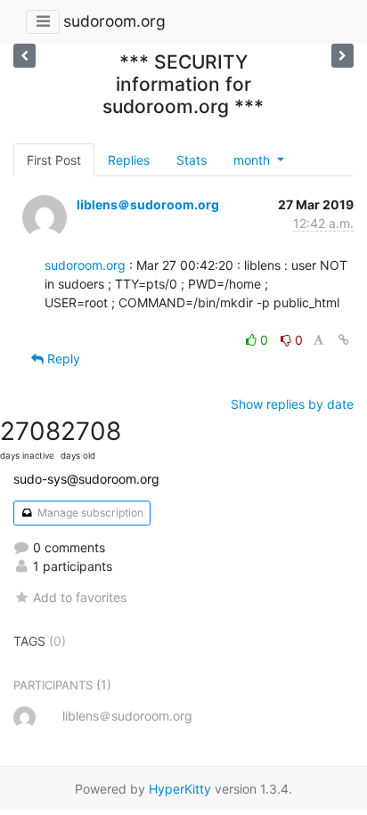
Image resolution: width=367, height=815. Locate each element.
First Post (54, 159)
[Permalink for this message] (344, 340)
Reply (62, 358)
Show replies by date (292, 404)
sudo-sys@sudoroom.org (86, 478)
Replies (129, 159)
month (253, 159)
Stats (191, 159)
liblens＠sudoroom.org (148, 204)
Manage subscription (89, 512)
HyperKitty (180, 788)
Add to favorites (79, 597)
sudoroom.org (114, 21)
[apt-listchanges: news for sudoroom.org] (24, 56)
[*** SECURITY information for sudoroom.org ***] (342, 56)
